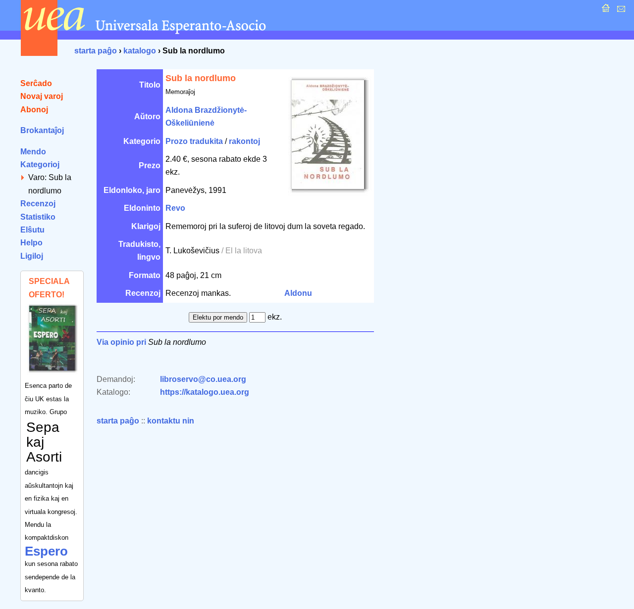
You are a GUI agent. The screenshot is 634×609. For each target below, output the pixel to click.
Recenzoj (37, 203)
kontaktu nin (170, 421)
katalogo (139, 51)
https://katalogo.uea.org (204, 392)
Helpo (31, 242)
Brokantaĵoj (42, 130)
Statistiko (37, 217)
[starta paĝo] (604, 10)
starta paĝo (95, 51)
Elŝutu (32, 230)
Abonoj (34, 109)
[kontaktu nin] (620, 10)
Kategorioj (39, 164)
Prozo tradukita (194, 141)
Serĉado (36, 83)
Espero (46, 551)
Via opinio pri (121, 342)
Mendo (33, 151)
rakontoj (244, 141)
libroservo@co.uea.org (203, 379)
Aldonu (298, 293)
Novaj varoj (41, 96)
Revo (175, 208)
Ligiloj (31, 256)
